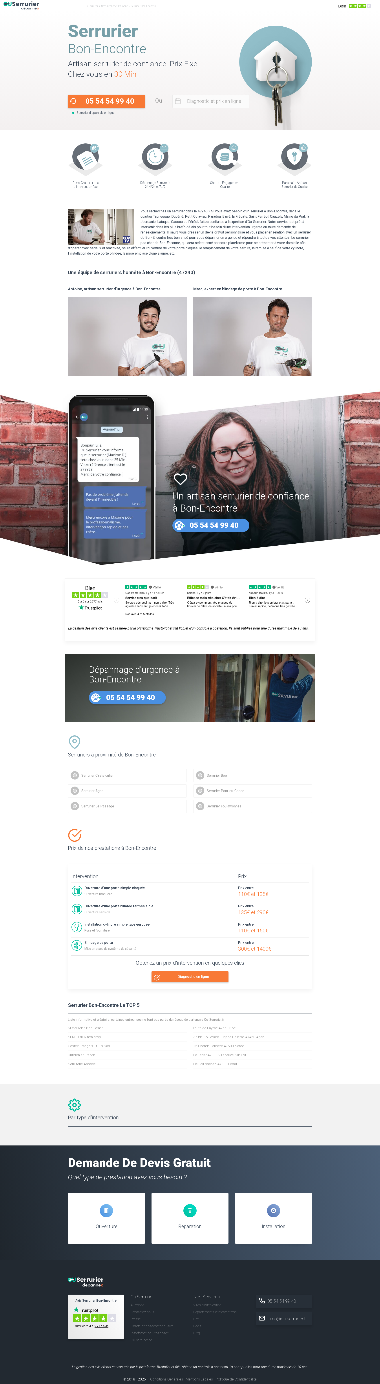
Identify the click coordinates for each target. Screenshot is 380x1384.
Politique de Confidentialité (236, 1379)
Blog (196, 1333)
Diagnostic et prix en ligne (214, 101)
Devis (197, 1326)
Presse (136, 1319)
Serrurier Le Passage (97, 806)
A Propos (137, 1305)
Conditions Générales (166, 1379)
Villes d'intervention (207, 1305)
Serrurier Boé (217, 775)
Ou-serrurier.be (141, 1340)
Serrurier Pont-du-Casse (225, 791)
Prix (196, 1319)
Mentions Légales (199, 1379)
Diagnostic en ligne (193, 977)
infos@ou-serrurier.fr (287, 1318)
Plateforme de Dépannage (150, 1333)
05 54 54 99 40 (109, 101)
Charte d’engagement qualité (152, 1326)
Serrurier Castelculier (97, 775)
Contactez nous (142, 1312)
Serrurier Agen (92, 791)
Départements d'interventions (215, 1312)
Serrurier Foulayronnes (224, 806)
